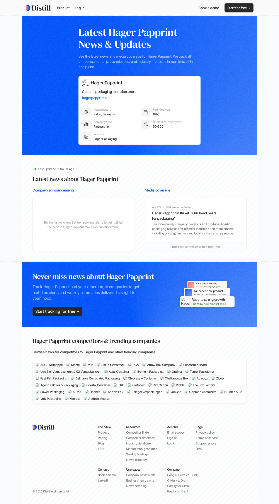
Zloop (220, 378)
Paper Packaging (105, 139)
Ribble (180, 385)
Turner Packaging (202, 371)
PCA (136, 365)
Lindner (95, 392)
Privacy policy (205, 432)
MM (90, 365)
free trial (214, 247)
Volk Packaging (50, 398)
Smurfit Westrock (113, 365)
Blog (101, 443)
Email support (176, 432)
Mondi (75, 365)
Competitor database (140, 438)
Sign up (172, 438)
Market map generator (141, 449)
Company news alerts (140, 475)
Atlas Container (119, 371)
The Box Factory (204, 385)
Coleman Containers (202, 392)
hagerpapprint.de (95, 98)
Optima (177, 371)
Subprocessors (206, 443)
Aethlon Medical (99, 398)
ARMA (77, 392)
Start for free (237, 8)
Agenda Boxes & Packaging (59, 385)
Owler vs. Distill (177, 480)
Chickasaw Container (142, 378)
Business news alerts (140, 480)
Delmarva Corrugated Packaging (97, 378)
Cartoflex (138, 385)
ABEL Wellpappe (51, 365)
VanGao (175, 392)
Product (63, 8)
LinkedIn (103, 480)
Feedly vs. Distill (177, 491)
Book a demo (208, 8)
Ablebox (202, 378)
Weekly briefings (137, 454)
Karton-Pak (115, 392)
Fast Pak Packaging (53, 378)
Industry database (138, 443)
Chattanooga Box (176, 378)
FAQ (101, 449)
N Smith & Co (233, 392)
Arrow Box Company (161, 365)
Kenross (75, 398)
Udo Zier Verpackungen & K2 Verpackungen (70, 371)
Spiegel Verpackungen (146, 392)
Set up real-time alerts (87, 222)
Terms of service (207, 438)
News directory (136, 459)
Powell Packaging (52, 392)
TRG (121, 385)
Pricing (102, 438)
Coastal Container (98, 385)
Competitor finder (138, 432)
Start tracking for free (55, 311)
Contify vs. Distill (178, 486)
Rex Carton (160, 385)
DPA (199, 449)
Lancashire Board (195, 365)
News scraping (136, 486)
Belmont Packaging (150, 371)
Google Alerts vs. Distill (182, 475)
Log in (80, 8)
